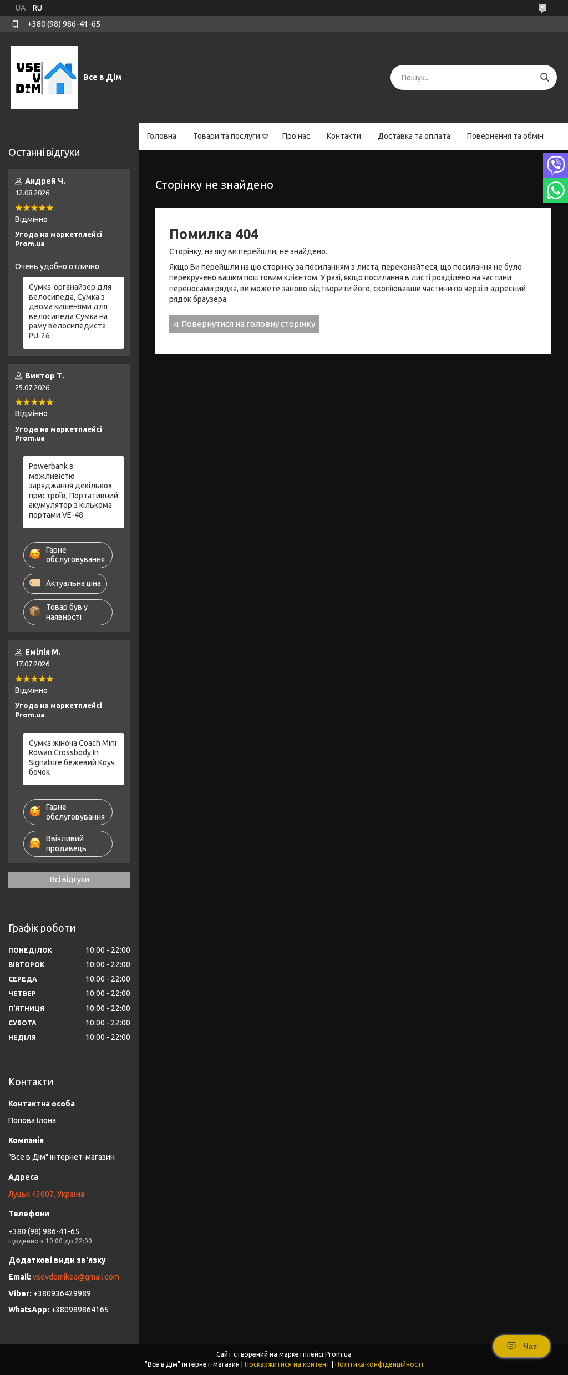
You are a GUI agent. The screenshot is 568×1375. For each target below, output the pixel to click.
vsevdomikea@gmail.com (76, 1276)
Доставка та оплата (414, 136)
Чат (530, 1346)
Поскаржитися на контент (287, 1364)
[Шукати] (544, 77)
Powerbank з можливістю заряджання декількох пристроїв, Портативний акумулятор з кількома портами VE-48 (73, 490)
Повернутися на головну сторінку (248, 323)
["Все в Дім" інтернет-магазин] (44, 77)
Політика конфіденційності (379, 1364)
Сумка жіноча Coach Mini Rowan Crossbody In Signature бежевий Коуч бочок (72, 758)
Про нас (296, 136)
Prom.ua (338, 1354)
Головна (161, 136)
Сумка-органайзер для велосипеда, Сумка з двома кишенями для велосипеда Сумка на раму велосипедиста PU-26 (70, 311)
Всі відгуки (69, 879)
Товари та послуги (226, 136)
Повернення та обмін (505, 136)
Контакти (344, 136)
